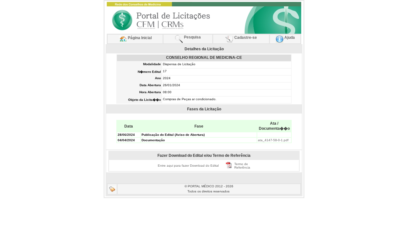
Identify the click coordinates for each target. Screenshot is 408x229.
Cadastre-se (245, 37)
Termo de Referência (242, 165)
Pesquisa (192, 37)
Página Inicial (139, 38)
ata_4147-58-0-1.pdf (273, 140)
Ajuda (289, 37)
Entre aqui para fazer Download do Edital (188, 165)
